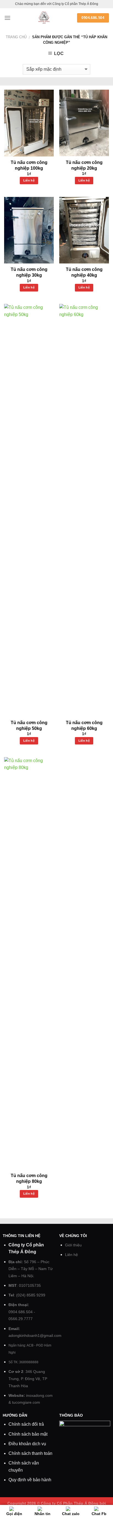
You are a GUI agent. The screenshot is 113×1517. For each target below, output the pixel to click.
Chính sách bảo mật (28, 1434)
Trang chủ (16, 37)
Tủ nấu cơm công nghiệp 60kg (84, 725)
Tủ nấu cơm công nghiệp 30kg (29, 272)
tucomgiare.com (26, 1402)
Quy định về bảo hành (30, 1479)
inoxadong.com (39, 1396)
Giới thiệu (73, 1245)
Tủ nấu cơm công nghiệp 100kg (29, 165)
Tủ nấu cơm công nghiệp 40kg (84, 272)
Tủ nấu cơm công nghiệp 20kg (84, 165)
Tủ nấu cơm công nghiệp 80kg (29, 1178)
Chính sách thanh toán (30, 1453)
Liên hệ (29, 180)
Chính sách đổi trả (26, 1424)
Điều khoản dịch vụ (27, 1443)
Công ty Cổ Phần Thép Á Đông (69, 1503)
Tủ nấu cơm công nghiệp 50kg (29, 725)
